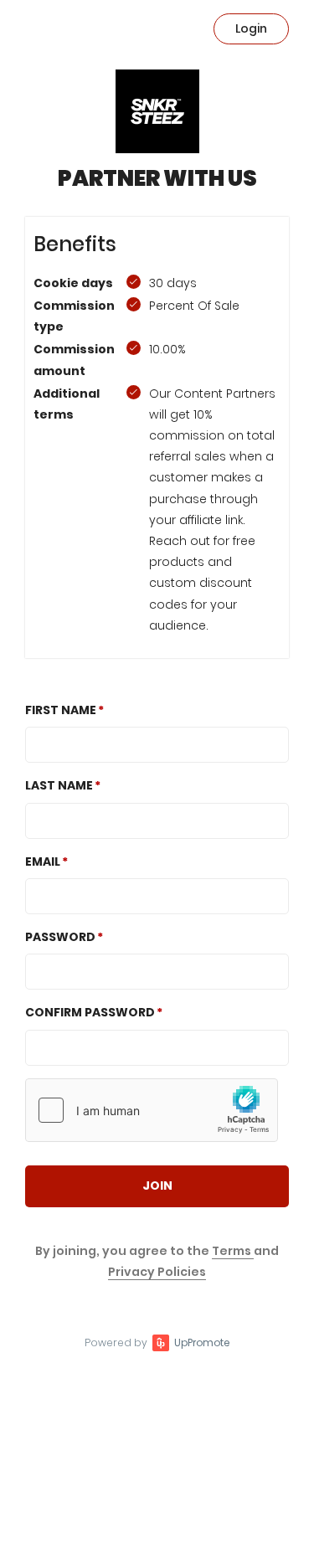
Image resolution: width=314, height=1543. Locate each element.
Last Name (59, 785)
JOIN (157, 1185)
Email (42, 861)
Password (60, 936)
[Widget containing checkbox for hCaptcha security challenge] (151, 1110)
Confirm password (90, 1012)
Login (251, 28)
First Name (60, 710)
